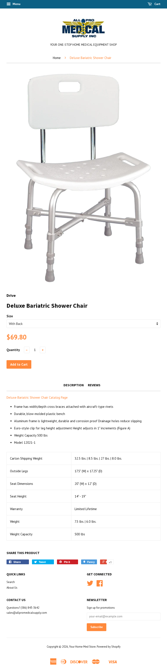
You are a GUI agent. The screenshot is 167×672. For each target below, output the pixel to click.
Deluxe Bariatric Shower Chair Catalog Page (37, 397)
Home (57, 58)
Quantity (13, 350)
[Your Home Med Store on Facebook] (99, 585)
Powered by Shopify (108, 646)
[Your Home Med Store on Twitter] (90, 585)
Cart (157, 4)
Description (73, 385)
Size (10, 316)
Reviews (94, 385)
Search (11, 582)
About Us (12, 588)
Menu (16, 4)
